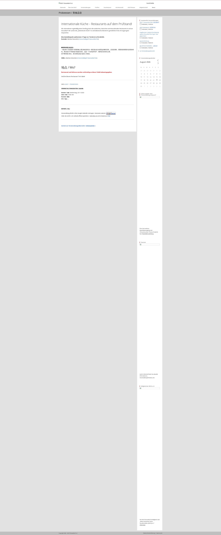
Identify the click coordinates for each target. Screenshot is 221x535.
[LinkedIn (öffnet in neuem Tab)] (156, 3)
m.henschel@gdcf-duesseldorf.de (88, 39)
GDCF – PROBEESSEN (71, 84)
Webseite (142, 525)
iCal (109, 116)
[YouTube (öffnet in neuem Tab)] (158, 3)
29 (157, 83)
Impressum (159, 533)
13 (150, 77)
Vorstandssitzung (144, 41)
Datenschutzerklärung (149, 533)
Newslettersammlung (147, 234)
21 (153, 80)
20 (150, 80)
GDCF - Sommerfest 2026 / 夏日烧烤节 (149, 22)
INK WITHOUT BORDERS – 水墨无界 (148, 46)
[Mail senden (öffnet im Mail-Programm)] (161, 3)
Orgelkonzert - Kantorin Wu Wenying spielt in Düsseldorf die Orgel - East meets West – (149, 34)
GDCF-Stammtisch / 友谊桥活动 (147, 27)
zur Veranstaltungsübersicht (147, 51)
